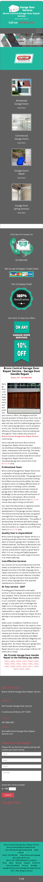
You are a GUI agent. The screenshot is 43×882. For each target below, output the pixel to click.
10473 (15, 669)
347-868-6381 (27, 22)
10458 (30, 661)
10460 (6, 664)
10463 (24, 664)
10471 (30, 666)
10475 (27, 669)
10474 (21, 669)
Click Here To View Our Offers (21, 318)
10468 (12, 666)
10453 (12, 661)
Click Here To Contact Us (21, 234)
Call (22, 879)
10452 (6, 661)
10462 (18, 664)
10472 (35, 666)
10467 (6, 666)
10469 (18, 666)
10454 (18, 661)
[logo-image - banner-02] (21, 40)
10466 (35, 664)
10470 (24, 666)
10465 (30, 664)
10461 (12, 664)
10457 (24, 661)
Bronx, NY (15, 377)
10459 (35, 661)
